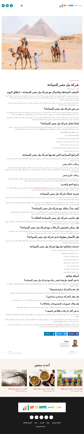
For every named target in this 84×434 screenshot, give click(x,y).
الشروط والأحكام (27, 422)
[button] (21, 5)
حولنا (48, 422)
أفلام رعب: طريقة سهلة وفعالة (17, 389)
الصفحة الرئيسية (56, 422)
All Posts (64, 345)
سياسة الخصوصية (40, 426)
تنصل (36, 422)
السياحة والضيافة (74, 80)
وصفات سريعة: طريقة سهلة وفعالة (44, 389)
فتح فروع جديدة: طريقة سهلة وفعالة (71, 389)
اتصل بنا (42, 422)
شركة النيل (43, 129)
